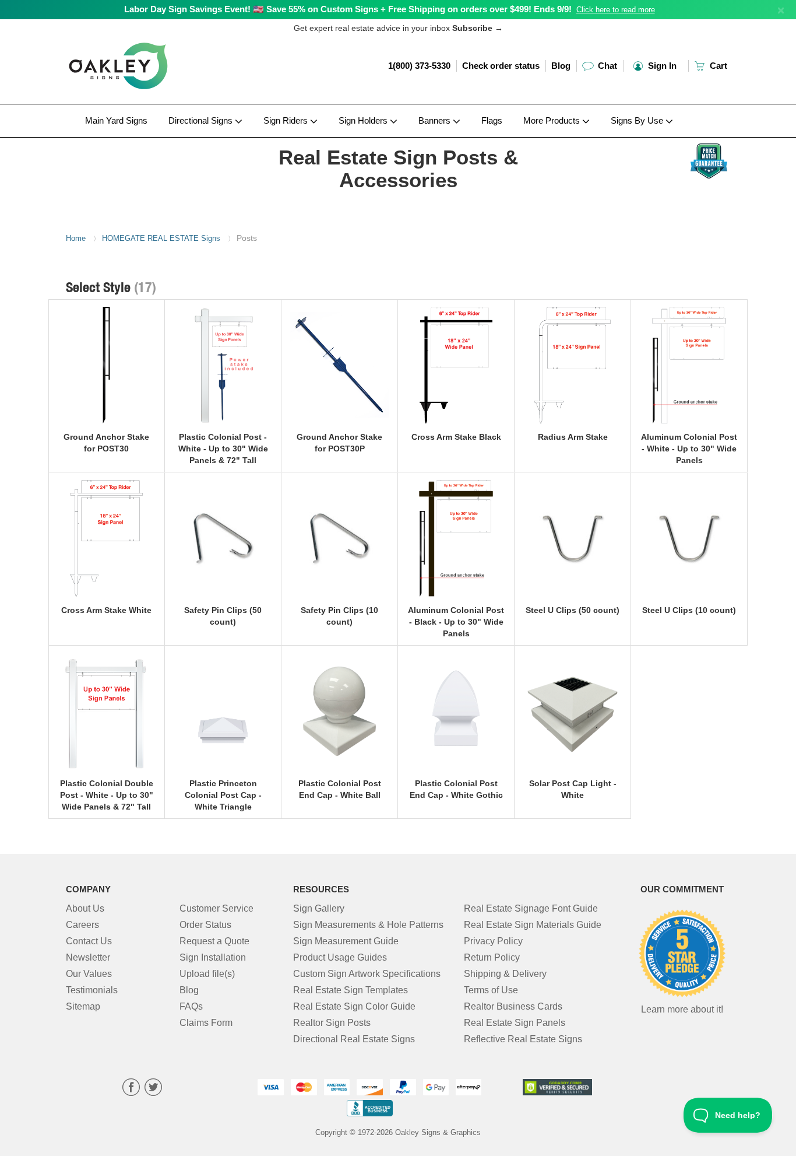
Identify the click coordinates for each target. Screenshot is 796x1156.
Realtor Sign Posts (332, 1023)
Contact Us (89, 941)
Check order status (501, 66)
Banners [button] (435, 120)
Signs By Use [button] (638, 120)
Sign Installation (212, 957)
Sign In (661, 66)
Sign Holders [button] (364, 120)
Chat (606, 66)
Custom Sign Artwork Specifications (367, 974)
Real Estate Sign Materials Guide (532, 925)
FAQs (191, 1006)
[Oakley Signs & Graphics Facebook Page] (131, 1088)
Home (76, 238)
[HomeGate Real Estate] (142, 140)
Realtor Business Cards (513, 1006)
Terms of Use (491, 990)
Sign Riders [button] (286, 120)
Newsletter (88, 957)
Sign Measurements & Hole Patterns (368, 925)
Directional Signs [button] (201, 120)
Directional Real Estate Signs (354, 1039)
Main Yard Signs (116, 120)
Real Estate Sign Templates (350, 990)
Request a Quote (214, 941)
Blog (560, 66)
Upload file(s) (207, 974)
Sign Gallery (318, 908)
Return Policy (492, 957)
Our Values (89, 974)
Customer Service (216, 908)
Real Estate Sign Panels (514, 1023)
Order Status (205, 925)
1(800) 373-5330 (419, 66)
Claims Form (206, 1023)
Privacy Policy (493, 941)
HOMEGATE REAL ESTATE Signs (161, 238)
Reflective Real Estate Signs (523, 1039)
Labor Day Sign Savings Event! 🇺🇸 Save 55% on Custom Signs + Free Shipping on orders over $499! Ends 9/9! (348, 9)
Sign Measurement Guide (346, 941)
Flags (491, 120)
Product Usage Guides (340, 957)
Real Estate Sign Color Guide (354, 1006)
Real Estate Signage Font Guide (531, 908)
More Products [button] (552, 120)
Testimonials (92, 990)
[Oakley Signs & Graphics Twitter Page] (153, 1088)
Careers (82, 925)
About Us (85, 908)
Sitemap (83, 1006)
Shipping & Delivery (505, 974)
